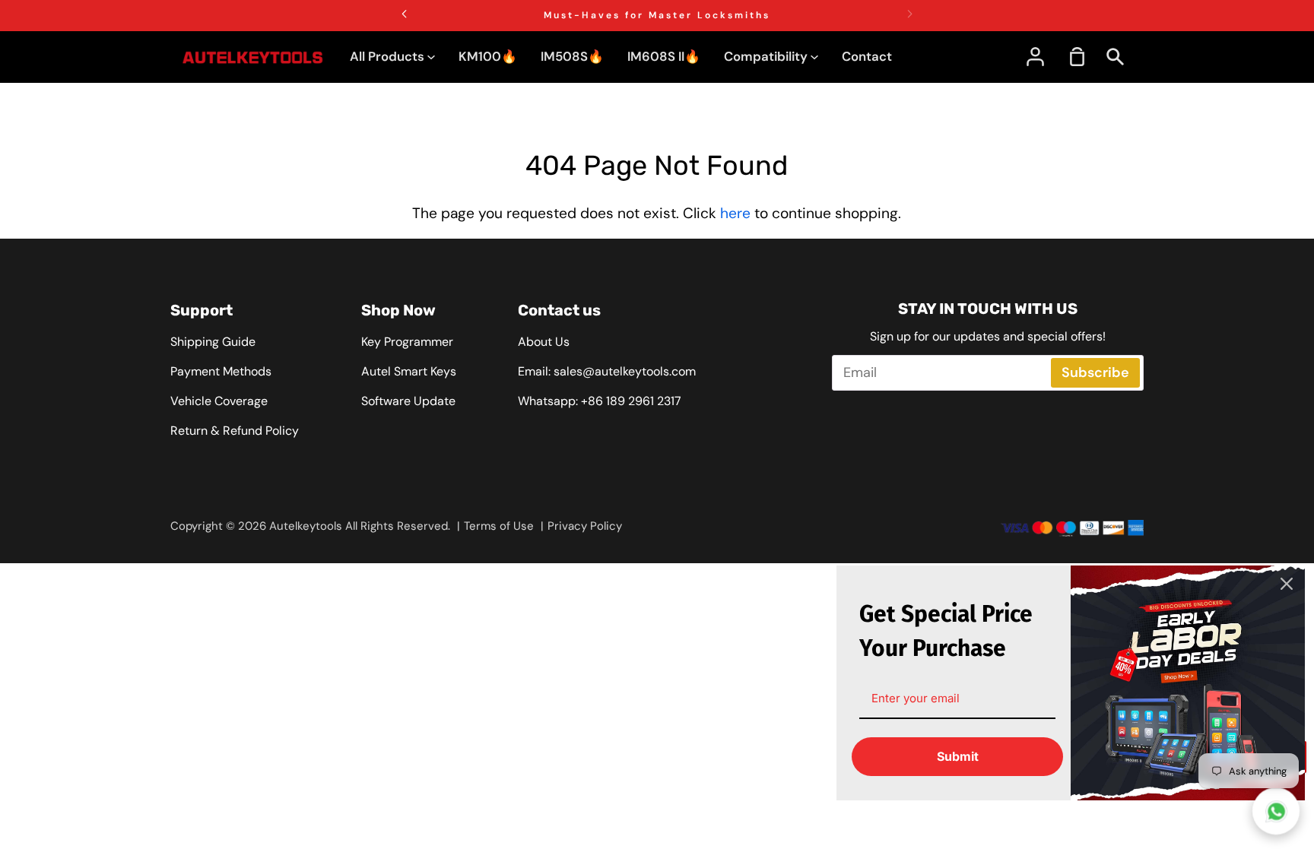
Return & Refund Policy (234, 431)
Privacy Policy (585, 526)
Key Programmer (407, 342)
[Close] (1286, 583)
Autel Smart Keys (408, 371)
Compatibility (767, 56)
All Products (388, 56)
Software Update (408, 401)
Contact (867, 56)
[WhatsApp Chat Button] (1276, 811)
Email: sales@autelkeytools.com (607, 371)
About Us (544, 342)
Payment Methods (220, 371)
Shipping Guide (213, 342)
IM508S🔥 (572, 56)
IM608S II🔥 (663, 56)
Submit (958, 756)
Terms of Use (499, 526)
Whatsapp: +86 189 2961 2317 (599, 401)
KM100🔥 (488, 56)
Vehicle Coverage (219, 401)
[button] (910, 13)
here (735, 213)
